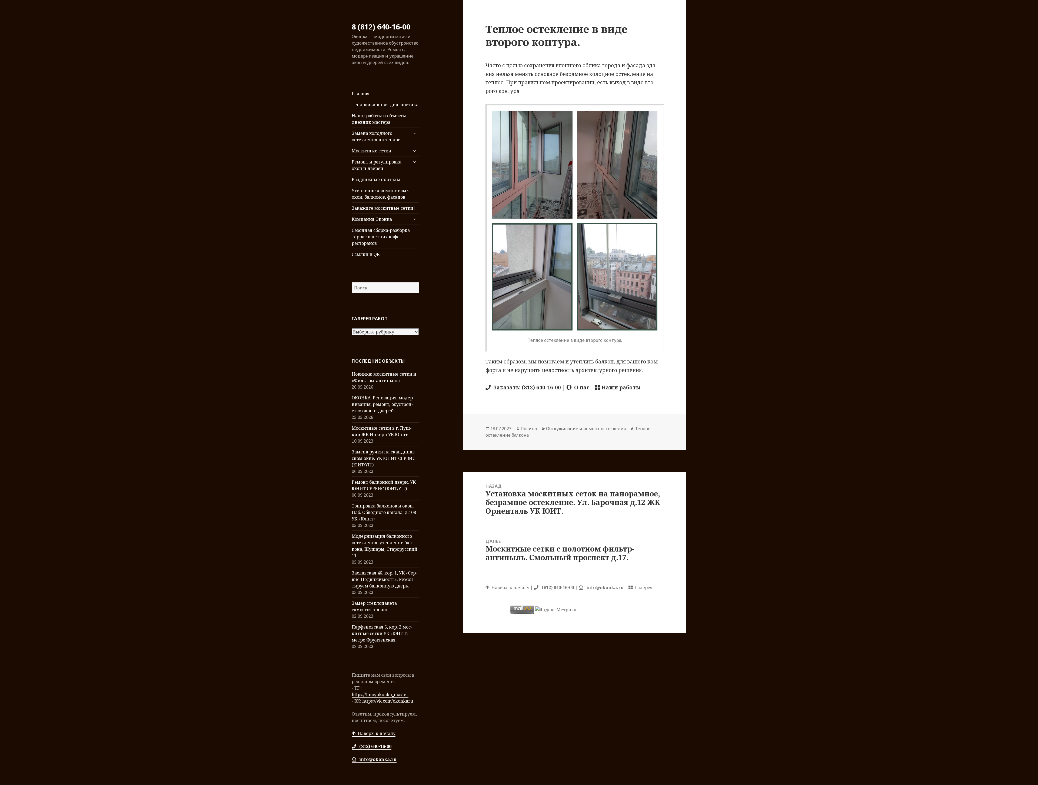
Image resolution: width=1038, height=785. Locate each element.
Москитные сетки (371, 151)
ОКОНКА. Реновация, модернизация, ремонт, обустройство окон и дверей (383, 404)
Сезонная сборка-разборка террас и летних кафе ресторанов (381, 236)
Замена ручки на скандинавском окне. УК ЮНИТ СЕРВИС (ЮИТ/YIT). (384, 458)
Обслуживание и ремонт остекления (586, 429)
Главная (361, 93)
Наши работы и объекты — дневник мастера (381, 119)
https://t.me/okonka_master (380, 694)
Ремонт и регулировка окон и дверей (376, 165)
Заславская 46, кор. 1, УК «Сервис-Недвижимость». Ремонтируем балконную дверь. (384, 579)
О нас (580, 387)
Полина (529, 429)
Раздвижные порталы (376, 179)
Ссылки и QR (366, 254)
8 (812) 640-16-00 (381, 27)
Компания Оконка (372, 219)
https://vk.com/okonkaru (387, 701)
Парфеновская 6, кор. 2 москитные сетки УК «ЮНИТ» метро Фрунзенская (382, 633)
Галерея (643, 587)
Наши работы (620, 387)
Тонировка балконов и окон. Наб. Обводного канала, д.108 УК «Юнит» (384, 512)
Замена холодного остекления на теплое (376, 136)
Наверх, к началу (375, 733)
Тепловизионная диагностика (385, 105)
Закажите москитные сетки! (383, 208)
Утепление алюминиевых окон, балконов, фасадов (380, 194)
